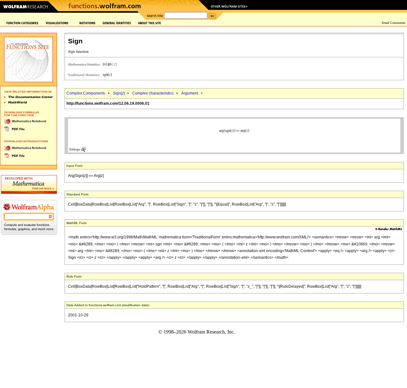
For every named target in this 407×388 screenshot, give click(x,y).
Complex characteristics (153, 93)
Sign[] (119, 93)
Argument (189, 93)
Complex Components (85, 93)
